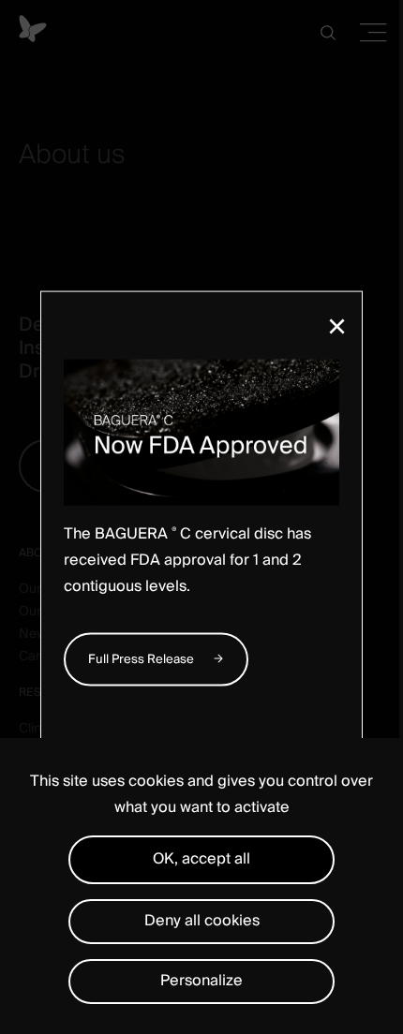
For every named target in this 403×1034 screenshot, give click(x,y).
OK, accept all (201, 859)
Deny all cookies (202, 921)
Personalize (201, 981)
